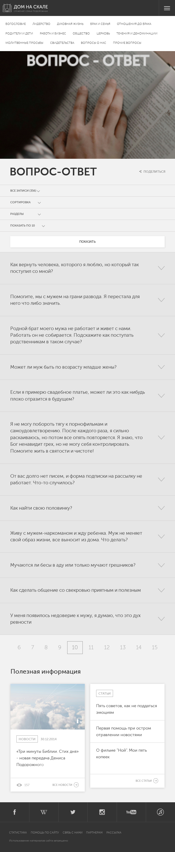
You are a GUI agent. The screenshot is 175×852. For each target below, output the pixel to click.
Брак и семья (100, 24)
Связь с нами (72, 832)
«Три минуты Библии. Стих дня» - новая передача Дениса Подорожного (47, 757)
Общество (81, 33)
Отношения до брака (134, 24)
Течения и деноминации (136, 33)
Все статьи (144, 780)
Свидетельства (62, 43)
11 (91, 647)
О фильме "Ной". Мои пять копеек (121, 753)
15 (154, 647)
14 (139, 647)
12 (107, 647)
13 (123, 647)
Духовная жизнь (70, 24)
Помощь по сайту (45, 832)
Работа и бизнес (53, 33)
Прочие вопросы (127, 43)
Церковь (103, 33)
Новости (27, 739)
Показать (87, 241)
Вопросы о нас (93, 43)
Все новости (62, 785)
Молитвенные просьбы (24, 43)
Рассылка (113, 832)
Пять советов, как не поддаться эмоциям (126, 709)
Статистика (18, 832)
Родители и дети (19, 33)
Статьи (104, 693)
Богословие (15, 24)
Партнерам (94, 832)
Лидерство (41, 24)
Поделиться (154, 171)
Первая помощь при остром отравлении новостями (123, 731)
